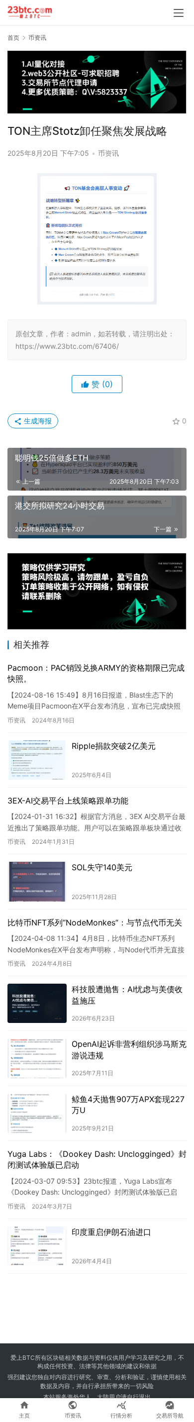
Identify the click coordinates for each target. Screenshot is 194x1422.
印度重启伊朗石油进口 (111, 1232)
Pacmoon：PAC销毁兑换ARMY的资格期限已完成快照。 (96, 673)
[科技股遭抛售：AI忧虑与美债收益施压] (37, 1003)
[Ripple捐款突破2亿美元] (37, 760)
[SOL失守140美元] (37, 881)
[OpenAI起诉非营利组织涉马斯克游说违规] (37, 1058)
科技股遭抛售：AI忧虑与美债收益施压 (127, 994)
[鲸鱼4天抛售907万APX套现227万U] (37, 1113)
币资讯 (108, 153)
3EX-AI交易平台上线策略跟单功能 (67, 801)
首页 (13, 37)
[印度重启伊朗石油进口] (37, 1246)
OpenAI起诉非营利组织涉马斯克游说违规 (129, 1049)
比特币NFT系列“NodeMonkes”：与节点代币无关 (94, 922)
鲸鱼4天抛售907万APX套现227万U (128, 1104)
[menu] (178, 13)
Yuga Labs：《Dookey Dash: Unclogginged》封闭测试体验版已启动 (97, 1159)
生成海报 (37, 420)
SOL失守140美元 (102, 867)
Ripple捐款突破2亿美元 (114, 746)
